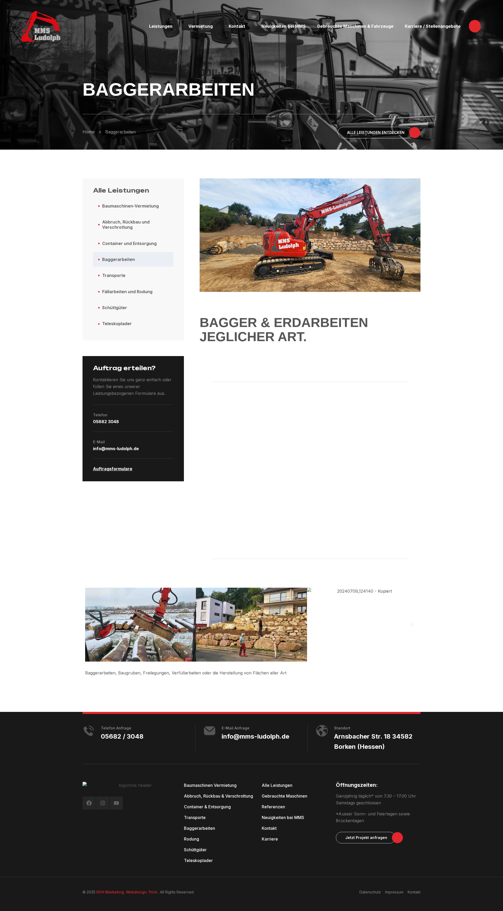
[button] (475, 26)
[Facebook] (89, 803)
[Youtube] (116, 803)
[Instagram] (102, 803)
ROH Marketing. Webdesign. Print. (127, 892)
